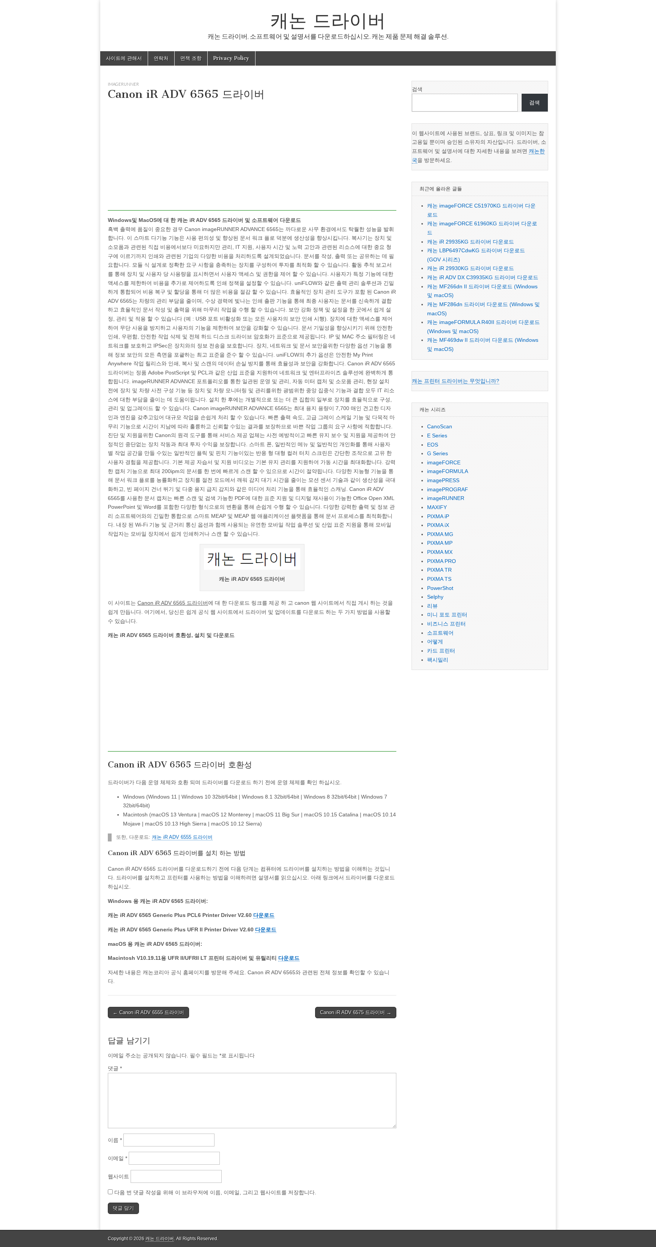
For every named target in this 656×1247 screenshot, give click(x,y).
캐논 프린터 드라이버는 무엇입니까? (455, 381)
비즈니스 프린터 (446, 624)
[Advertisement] (252, 157)
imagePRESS (443, 480)
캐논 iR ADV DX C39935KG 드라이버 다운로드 (482, 277)
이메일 (117, 1158)
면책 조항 (191, 58)
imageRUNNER (123, 84)
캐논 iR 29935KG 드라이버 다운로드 (470, 242)
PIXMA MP (440, 543)
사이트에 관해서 (124, 58)
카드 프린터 (441, 651)
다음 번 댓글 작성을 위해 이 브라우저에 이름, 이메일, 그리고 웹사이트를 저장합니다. (215, 1192)
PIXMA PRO (441, 561)
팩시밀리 (437, 660)
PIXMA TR (439, 570)
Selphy (435, 597)
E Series (437, 435)
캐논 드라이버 (328, 20)
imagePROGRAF (447, 489)
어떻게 (435, 641)
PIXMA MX (440, 552)
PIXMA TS (439, 579)
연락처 (161, 58)
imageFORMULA (447, 471)
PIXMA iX (438, 525)
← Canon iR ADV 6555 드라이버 (148, 1012)
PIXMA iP (438, 516)
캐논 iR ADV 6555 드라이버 (182, 837)
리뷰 (432, 606)
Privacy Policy (231, 58)
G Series (437, 453)
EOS (432, 445)
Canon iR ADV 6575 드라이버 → (355, 1012)
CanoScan (439, 426)
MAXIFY (437, 507)
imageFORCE (443, 462)
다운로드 (263, 915)
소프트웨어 (440, 633)
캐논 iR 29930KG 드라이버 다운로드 (470, 268)
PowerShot (440, 588)
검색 (417, 89)
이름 (115, 1140)
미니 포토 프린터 (447, 615)
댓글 (115, 1068)
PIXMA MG (440, 534)
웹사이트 (118, 1176)
